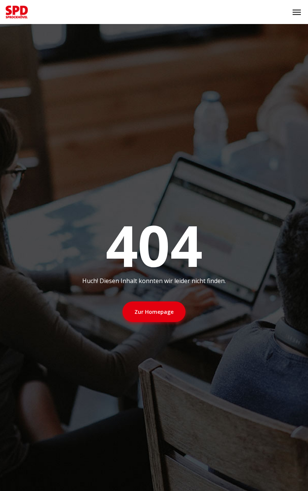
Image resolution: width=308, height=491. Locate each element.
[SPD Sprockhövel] (17, 12)
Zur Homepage (154, 311)
